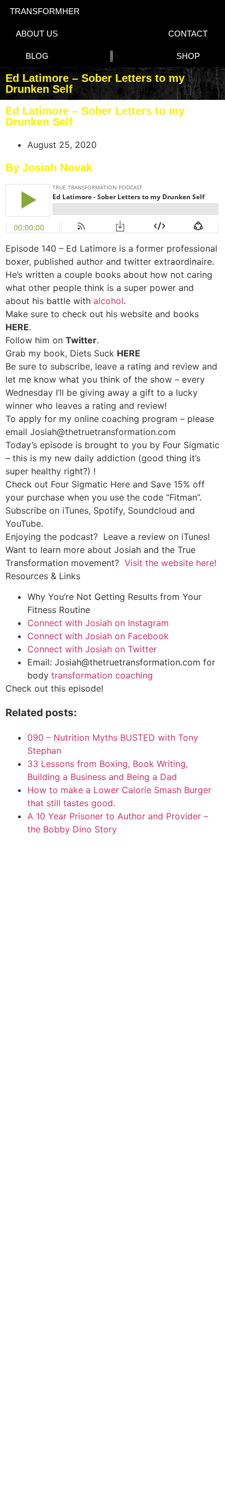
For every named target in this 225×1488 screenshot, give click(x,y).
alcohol (108, 300)
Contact (188, 33)
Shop (188, 56)
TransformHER (45, 11)
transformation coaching (102, 675)
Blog (37, 56)
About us (37, 33)
